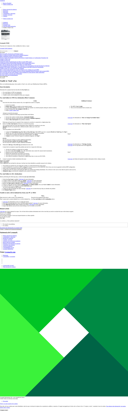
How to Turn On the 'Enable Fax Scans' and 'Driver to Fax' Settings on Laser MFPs (19, 69)
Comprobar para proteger (9, 245)
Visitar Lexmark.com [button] (8, 4)
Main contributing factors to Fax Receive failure (11, 56)
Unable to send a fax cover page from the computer (12, 68)
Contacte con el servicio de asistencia (13, 229)
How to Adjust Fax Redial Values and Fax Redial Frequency (14, 55)
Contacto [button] (5, 16)
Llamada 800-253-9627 (8, 265)
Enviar (2, 229)
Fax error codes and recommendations (9, 75)
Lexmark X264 (6, 25)
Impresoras (5, 23)
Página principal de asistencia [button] (10, 9)
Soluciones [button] (5, 12)
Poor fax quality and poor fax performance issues (11, 53)
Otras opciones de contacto (9, 267)
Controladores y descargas (9, 237)
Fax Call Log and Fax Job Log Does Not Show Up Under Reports (15, 64)
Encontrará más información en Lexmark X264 (11, 227)
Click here (70, 117)
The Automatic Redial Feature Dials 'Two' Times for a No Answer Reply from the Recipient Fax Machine (24, 65)
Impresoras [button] (5, 10)
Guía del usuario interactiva (9, 26)
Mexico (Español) (7, 3)
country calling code (14, 110)
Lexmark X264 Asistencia (6, 48)
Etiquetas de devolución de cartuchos (11, 243)
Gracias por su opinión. (5, 214)
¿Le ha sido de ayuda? (5, 216)
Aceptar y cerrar (4, 410)
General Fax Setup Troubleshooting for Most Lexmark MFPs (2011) (16, 61)
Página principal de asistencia (10, 235)
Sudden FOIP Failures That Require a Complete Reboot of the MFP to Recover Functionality (22, 67)
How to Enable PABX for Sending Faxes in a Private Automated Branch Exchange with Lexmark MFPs (24, 71)
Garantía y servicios (7, 239)
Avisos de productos (7, 246)
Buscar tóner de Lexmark (9, 242)
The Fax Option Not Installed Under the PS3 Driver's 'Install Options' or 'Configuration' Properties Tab (24, 57)
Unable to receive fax (5, 60)
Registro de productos (8, 238)
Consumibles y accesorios (9, 256)
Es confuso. (5, 225)
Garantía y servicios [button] (7, 14)
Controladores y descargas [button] (9, 13)
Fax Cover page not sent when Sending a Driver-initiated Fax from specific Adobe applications (22, 72)
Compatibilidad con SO (8, 247)
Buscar (16, 51)
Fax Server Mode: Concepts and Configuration (11, 73)
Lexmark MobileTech (8, 249)
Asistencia (5, 22)
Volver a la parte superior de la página (9, 403)
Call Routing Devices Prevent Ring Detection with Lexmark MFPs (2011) (17, 63)
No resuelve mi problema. (9, 224)
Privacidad (5, 401)
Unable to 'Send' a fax (5, 59)
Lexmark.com (10, 252)
